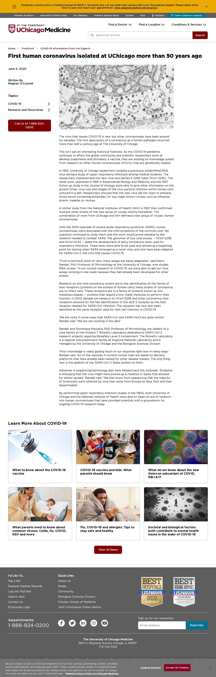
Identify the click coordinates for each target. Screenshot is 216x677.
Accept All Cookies (177, 667)
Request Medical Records (25, 586)
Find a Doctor (118, 24)
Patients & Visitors (24, 15)
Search (200, 35)
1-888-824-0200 (28, 623)
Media (62, 586)
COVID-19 (14, 103)
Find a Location (149, 24)
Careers (129, 15)
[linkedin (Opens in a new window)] (83, 623)
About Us (64, 581)
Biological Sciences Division (76, 596)
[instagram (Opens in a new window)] (93, 623)
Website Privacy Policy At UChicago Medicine (92, 673)
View (117, 7)
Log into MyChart (19, 591)
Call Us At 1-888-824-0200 (30, 125)
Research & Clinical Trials (54, 15)
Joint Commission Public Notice (79, 607)
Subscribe (197, 625)
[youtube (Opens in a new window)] (104, 623)
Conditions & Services (187, 24)
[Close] (210, 667)
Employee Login (19, 607)
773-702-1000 (108, 646)
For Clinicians (80, 15)
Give (142, 15)
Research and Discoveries (25, 110)
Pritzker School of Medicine (77, 602)
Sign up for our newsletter (156, 618)
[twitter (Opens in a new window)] (72, 623)
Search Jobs (16, 596)
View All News (108, 549)
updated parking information (139, 7)
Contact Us (15, 602)
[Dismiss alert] (206, 6)
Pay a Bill (14, 581)
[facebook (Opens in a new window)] (61, 623)
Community (66, 591)
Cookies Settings (150, 667)
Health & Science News (106, 15)
